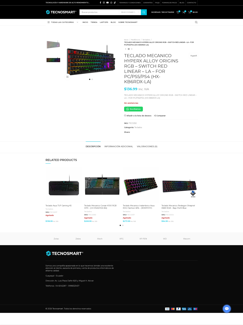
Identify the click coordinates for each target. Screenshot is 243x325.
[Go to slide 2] (92, 79)
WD (165, 239)
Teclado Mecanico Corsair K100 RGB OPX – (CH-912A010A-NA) (100, 206)
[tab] (93, 145)
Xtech (99, 239)
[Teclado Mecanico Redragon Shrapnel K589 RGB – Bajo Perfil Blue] (179, 185)
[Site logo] (61, 12)
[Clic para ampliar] (67, 77)
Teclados (146, 40)
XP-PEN (143, 239)
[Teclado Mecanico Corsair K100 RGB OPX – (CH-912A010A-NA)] (102, 185)
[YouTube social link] (108, 3)
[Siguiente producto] (131, 49)
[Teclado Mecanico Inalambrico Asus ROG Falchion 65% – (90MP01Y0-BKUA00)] (141, 185)
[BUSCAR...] (144, 12)
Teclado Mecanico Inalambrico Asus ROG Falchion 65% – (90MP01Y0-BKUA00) (138, 208)
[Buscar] (196, 22)
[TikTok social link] (114, 3)
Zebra (78, 239)
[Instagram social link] (103, 3)
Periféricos (135, 40)
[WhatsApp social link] (111, 3)
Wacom (186, 239)
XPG (121, 239)
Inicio (126, 40)
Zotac (56, 239)
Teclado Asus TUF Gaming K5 (58, 205)
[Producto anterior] (125, 49)
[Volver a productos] (128, 49)
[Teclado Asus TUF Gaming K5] (64, 185)
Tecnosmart (57, 309)
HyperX (193, 56)
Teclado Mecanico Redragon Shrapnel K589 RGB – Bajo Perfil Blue (178, 206)
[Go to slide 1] (89, 79)
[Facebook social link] (100, 3)
